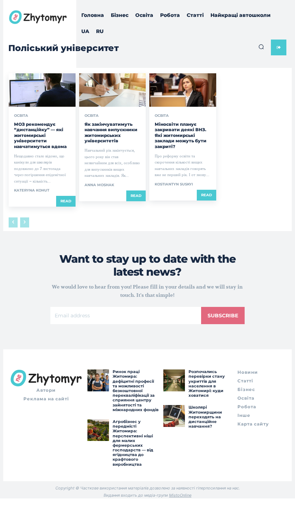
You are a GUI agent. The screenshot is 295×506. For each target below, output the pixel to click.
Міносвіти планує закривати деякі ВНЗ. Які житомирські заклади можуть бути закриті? (180, 135)
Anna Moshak (99, 185)
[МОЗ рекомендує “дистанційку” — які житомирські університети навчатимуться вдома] (42, 90)
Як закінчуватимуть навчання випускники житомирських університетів (111, 132)
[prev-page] (13, 222)
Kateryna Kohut (31, 190)
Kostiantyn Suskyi (174, 184)
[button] (261, 47)
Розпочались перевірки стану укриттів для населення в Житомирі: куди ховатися (207, 383)
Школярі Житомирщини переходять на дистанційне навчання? (205, 417)
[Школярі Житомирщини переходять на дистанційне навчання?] (174, 416)
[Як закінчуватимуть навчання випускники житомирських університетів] (112, 90)
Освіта (21, 116)
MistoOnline (180, 495)
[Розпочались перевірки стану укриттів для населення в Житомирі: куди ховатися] (174, 380)
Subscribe (223, 315)
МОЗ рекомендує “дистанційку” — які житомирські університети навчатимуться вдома (40, 135)
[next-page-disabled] (24, 222)
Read (65, 201)
